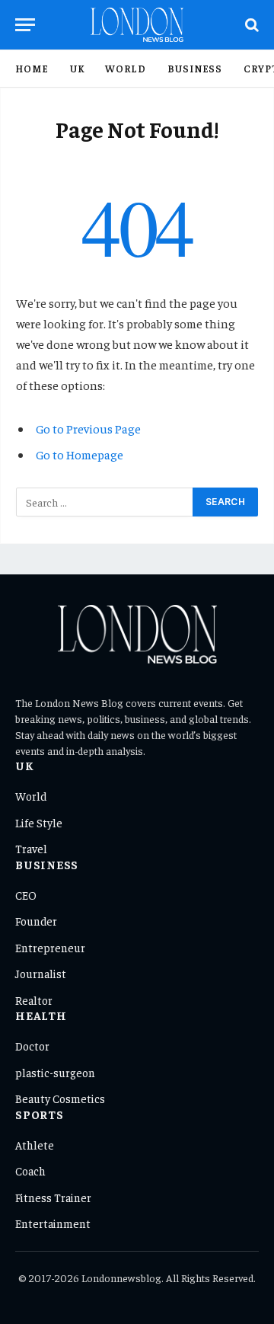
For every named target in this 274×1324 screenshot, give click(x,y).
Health (41, 1015)
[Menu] (25, 25)
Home (32, 68)
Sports (39, 1114)
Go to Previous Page (88, 428)
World (125, 68)
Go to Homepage (79, 454)
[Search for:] (105, 502)
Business (194, 68)
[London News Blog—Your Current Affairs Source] (137, 25)
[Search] (250, 25)
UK (77, 68)
